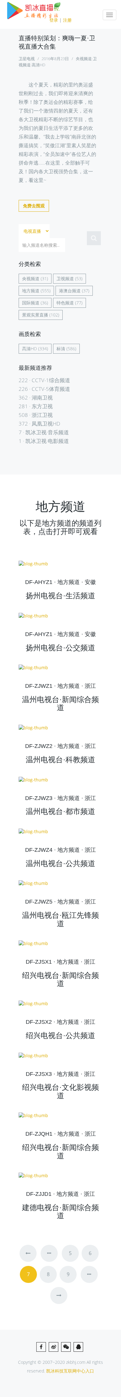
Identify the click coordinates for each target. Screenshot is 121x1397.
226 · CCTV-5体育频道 (44, 388)
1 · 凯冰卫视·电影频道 (44, 440)
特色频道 (65, 303)
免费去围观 (34, 206)
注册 (67, 20)
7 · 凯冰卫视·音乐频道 (44, 432)
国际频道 (30, 303)
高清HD (29, 348)
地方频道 (30, 291)
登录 (53, 20)
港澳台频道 (70, 291)
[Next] (58, 1295)
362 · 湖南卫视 (36, 397)
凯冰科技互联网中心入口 (70, 1371)
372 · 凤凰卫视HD (39, 423)
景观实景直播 (35, 315)
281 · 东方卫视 (36, 406)
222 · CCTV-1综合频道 (44, 380)
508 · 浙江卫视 (36, 414)
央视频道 (30, 278)
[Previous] (28, 1253)
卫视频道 (65, 278)
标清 (60, 348)
